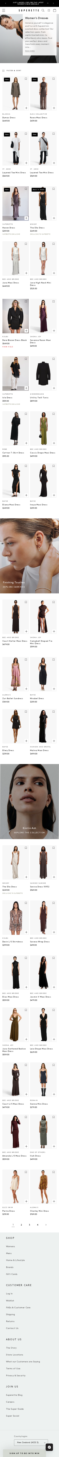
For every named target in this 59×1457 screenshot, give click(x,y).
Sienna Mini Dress (39, 1104)
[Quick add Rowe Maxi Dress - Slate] (54, 108)
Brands (9, 1267)
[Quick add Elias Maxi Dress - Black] (26, 987)
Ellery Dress (8, 750)
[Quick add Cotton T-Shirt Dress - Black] (26, 443)
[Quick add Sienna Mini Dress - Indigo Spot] (54, 1094)
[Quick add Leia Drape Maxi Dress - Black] (54, 1039)
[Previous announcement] (5, 3)
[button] (43, 10)
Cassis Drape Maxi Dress (43, 453)
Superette (7, 224)
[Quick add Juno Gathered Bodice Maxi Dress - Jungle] (26, 1039)
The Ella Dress (37, 228)
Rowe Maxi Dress (38, 118)
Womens (10, 1246)
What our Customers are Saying (23, 1362)
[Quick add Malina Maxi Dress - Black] (54, 741)
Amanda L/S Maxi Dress (14, 1156)
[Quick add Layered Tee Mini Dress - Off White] (26, 163)
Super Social (12, 1416)
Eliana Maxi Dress (11, 505)
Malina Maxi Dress (39, 750)
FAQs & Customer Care (18, 1308)
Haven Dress (8, 228)
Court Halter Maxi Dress (15, 641)
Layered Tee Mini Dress (14, 173)
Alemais (6, 695)
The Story (11, 1348)
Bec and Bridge (10, 279)
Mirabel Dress (37, 698)
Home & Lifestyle (15, 1260)
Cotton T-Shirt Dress (13, 453)
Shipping (10, 1314)
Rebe (4, 449)
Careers (10, 1402)
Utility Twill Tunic (39, 398)
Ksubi (5, 336)
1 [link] (13, 1225)
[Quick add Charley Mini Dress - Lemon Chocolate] (54, 1201)
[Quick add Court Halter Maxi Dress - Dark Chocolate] (26, 631)
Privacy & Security (16, 1376)
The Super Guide (15, 1409)
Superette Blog (14, 1395)
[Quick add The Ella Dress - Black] (54, 218)
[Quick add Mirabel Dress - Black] (54, 689)
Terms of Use (13, 1369)
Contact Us (12, 1328)
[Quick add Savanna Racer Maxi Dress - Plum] (54, 330)
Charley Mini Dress (39, 1211)
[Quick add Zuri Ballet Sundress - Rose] (26, 689)
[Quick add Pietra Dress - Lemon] (26, 1201)
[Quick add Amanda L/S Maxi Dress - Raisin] (26, 1146)
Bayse (5, 501)
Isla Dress (7, 398)
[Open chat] (49, 1447)
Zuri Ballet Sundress (12, 698)
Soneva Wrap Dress (40, 942)
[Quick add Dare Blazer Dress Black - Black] (26, 330)
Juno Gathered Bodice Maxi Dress (14, 1050)
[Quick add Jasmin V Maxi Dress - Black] (54, 987)
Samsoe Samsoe (38, 883)
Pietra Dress (8, 1211)
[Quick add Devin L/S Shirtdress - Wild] (26, 932)
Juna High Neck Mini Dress (40, 284)
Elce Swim (7, 1207)
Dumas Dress (9, 118)
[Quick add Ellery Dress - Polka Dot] (26, 741)
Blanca (6, 114)
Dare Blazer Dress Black (14, 340)
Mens (8, 1253)
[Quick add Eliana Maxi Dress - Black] (26, 495)
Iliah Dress (35, 1156)
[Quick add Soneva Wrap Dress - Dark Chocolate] (54, 932)
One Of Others (37, 1152)
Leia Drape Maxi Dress (41, 1049)
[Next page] (46, 1224)
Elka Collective (38, 114)
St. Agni (6, 169)
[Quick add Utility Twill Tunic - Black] (54, 388)
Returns (10, 1321)
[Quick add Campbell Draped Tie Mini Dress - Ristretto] (54, 631)
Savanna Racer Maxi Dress (40, 341)
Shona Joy (35, 336)
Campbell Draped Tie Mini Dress (41, 642)
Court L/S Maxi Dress (13, 1104)
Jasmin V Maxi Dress (40, 997)
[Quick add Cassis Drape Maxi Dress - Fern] (54, 443)
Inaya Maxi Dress (39, 505)
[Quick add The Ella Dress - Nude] (26, 877)
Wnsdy (33, 224)
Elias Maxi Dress (10, 997)
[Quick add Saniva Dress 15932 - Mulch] (54, 877)
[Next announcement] (53, 3)
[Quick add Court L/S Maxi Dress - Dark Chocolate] (26, 1094)
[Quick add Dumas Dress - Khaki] (26, 108)
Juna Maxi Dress (10, 283)
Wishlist (10, 1301)
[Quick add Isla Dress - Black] (26, 388)
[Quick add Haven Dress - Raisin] (26, 218)
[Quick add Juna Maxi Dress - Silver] (26, 273)
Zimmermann (37, 394)
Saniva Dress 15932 (40, 887)
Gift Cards (11, 1274)
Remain (34, 1100)
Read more (29, 51)
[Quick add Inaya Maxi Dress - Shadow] (54, 495)
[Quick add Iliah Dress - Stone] (54, 1146)
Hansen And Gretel (40, 747)
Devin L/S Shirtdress (12, 942)
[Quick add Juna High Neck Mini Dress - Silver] (54, 273)
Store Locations (14, 1355)
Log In (9, 1294)
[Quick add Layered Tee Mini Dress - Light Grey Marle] (54, 163)
